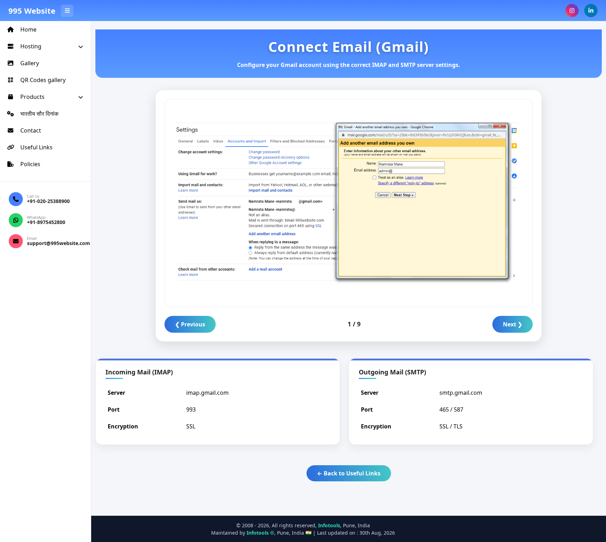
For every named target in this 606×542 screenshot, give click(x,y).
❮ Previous (190, 324)
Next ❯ (512, 324)
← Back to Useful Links (349, 473)
